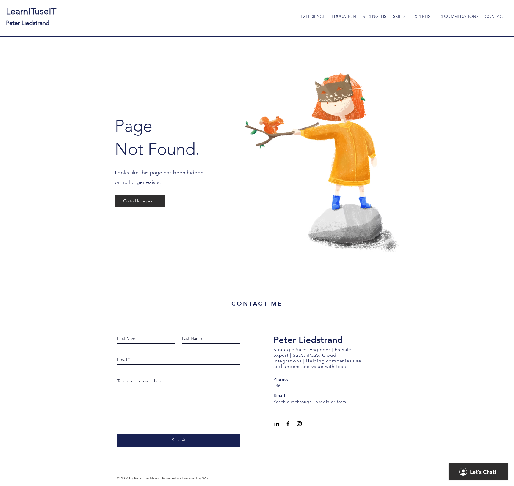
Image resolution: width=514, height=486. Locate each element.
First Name (127, 338)
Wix (205, 478)
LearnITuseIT (31, 16)
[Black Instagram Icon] (299, 423)
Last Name (192, 338)
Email (122, 359)
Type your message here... (141, 381)
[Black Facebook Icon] (288, 423)
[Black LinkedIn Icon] (276, 423)
